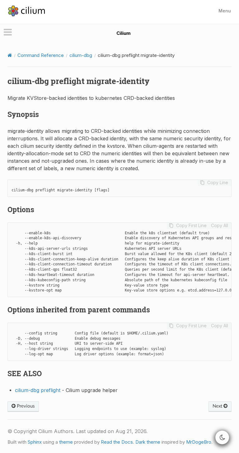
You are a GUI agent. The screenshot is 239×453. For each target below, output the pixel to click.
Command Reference (40, 55)
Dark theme (147, 442)
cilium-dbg (80, 55)
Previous (25, 406)
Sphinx (35, 442)
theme (66, 442)
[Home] (9, 55)
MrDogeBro (198, 442)
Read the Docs (117, 442)
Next (218, 406)
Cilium (123, 33)
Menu (224, 10)
